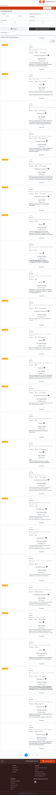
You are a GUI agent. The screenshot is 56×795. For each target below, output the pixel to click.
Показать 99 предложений (42, 29)
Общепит (40, 368)
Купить (20, 16)
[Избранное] (39, 2)
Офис (40, 253)
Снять (7, 16)
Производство (40, 113)
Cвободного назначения (40, 55)
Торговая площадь (40, 141)
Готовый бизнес (40, 509)
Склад (40, 84)
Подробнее (41, 69)
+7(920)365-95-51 (50, 1)
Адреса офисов (42, 4)
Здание (40, 224)
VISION (24, 793)
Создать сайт (34, 793)
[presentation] (22, 68)
